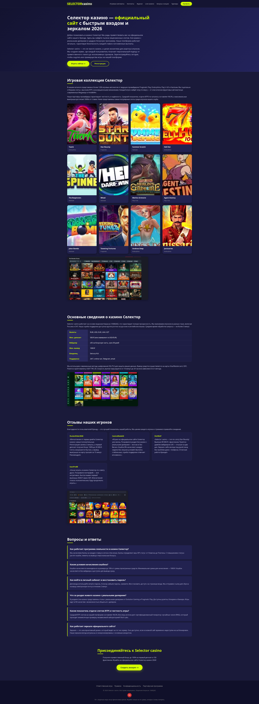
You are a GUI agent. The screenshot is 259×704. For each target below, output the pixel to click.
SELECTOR (79, 4)
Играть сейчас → (78, 63)
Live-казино (149, 4)
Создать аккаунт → (129, 667)
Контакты (130, 4)
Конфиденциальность (132, 686)
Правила (117, 686)
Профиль (186, 4)
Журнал (140, 4)
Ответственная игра (104, 686)
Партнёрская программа (153, 686)
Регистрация (99, 63)
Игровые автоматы (117, 4)
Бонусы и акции (163, 4)
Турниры (174, 4)
